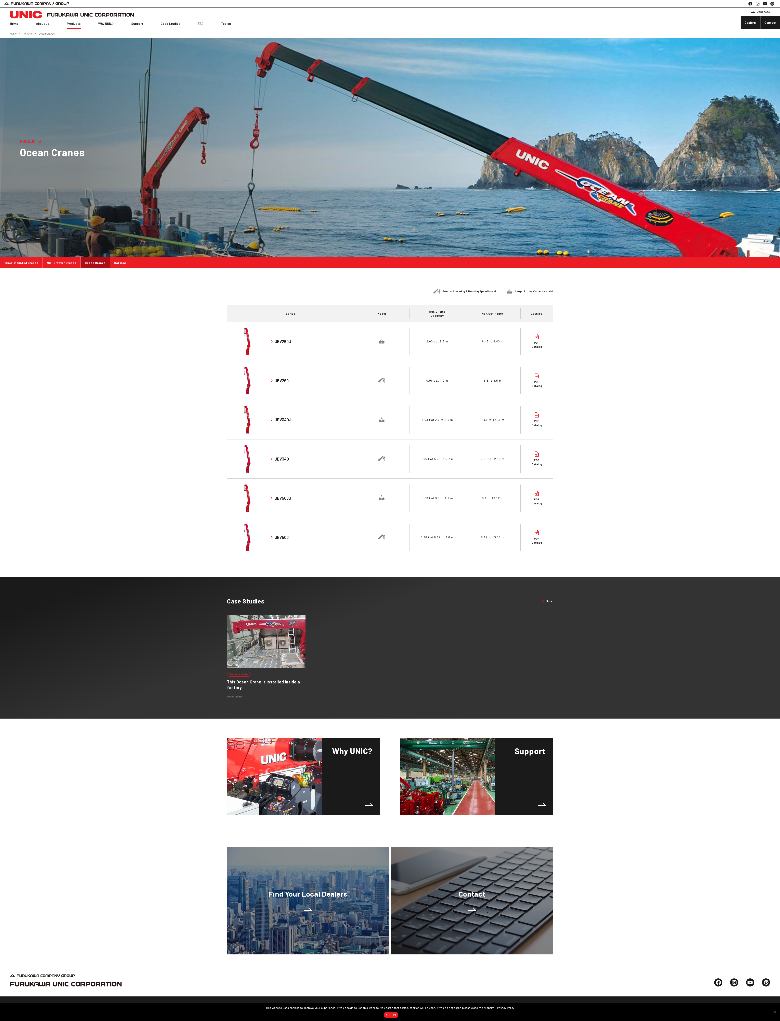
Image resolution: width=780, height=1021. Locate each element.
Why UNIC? (106, 23)
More (549, 601)
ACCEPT (391, 1015)
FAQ (201, 23)
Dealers (750, 22)
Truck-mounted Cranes (21, 262)
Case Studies (170, 23)
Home (14, 23)
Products (74, 23)
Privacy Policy (505, 1007)
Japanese (763, 11)
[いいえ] (775, 1012)
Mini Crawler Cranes (61, 262)
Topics (226, 23)
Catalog (120, 262)
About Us (42, 23)
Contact (770, 22)
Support (137, 23)
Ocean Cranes (47, 33)
